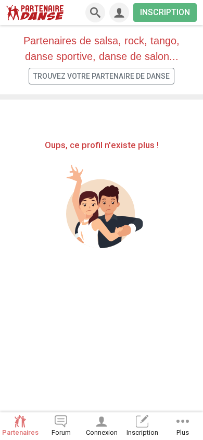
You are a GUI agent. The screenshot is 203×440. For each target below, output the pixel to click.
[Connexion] (119, 12)
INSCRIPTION (165, 12)
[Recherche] (95, 12)
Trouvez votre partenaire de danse (101, 76)
